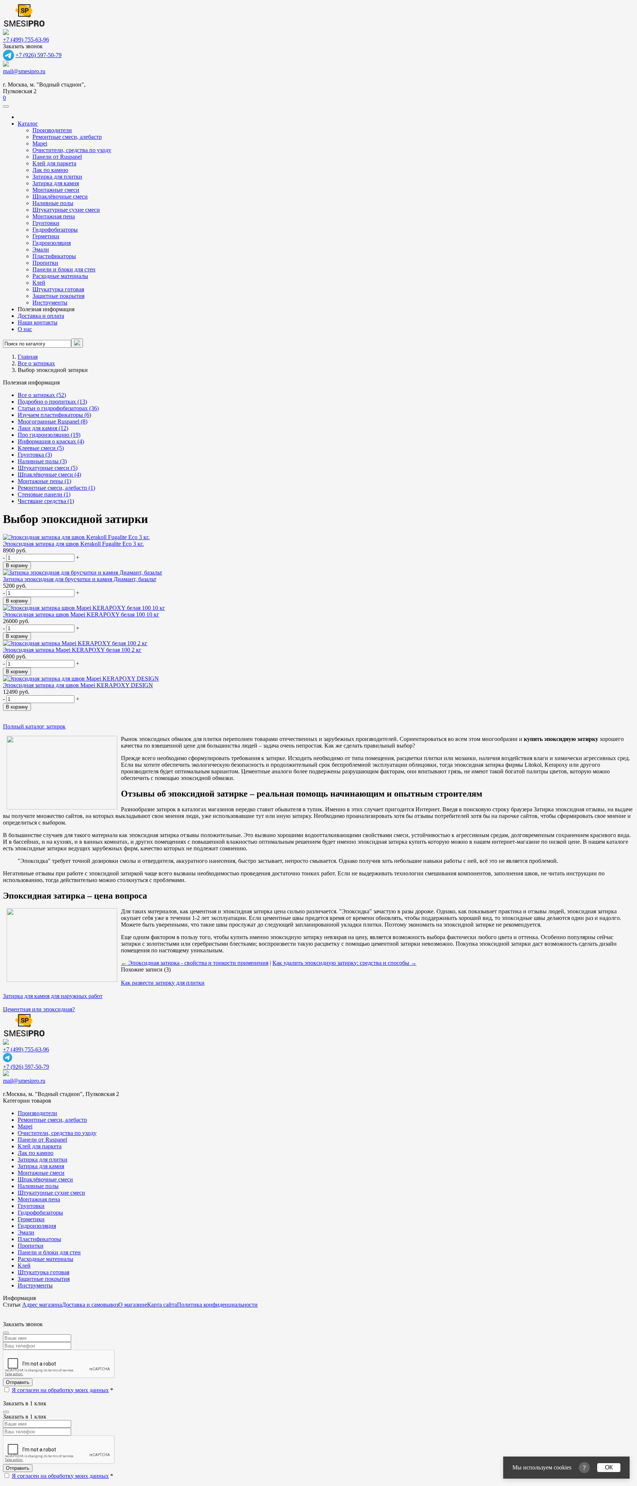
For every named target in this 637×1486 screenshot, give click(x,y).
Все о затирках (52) (42, 395)
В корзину (17, 565)
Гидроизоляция (51, 243)
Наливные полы (52, 203)
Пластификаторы (54, 256)
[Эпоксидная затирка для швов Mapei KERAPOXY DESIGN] (81, 678)
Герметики (45, 236)
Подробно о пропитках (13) (52, 401)
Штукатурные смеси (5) (47, 468)
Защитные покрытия (58, 296)
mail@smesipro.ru (24, 71)
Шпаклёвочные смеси (60, 196)
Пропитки (45, 263)
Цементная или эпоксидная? (39, 1009)
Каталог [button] (28, 123)
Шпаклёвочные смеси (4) (49, 474)
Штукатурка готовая (58, 289)
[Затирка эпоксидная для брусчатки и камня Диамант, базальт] (82, 572)
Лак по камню (50, 170)
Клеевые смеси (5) (41, 448)
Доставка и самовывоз (90, 1304)
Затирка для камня (55, 183)
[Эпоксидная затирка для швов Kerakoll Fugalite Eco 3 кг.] (76, 537)
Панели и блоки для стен (63, 269)
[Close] (6, 1333)
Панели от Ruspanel (57, 157)
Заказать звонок (23, 46)
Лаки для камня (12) (43, 428)
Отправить (17, 1382)
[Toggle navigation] (6, 106)
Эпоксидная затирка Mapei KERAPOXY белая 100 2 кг (72, 650)
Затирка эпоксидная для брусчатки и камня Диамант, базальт (79, 579)
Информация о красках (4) (51, 441)
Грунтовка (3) (35, 455)
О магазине (132, 1304)
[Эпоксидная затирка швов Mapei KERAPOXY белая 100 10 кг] (84, 608)
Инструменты (49, 302)
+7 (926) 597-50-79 (38, 55)
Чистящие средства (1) (46, 501)
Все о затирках (36, 363)
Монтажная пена (53, 216)
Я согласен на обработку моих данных (60, 1390)
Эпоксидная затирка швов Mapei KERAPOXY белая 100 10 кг (81, 614)
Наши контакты (38, 322)
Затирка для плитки (57, 176)
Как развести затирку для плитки (163, 983)
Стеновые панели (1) (44, 494)
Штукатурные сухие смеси (66, 210)
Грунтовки (45, 223)
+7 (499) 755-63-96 (26, 39)
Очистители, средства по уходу (71, 150)
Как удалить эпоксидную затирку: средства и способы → (344, 963)
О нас (25, 329)
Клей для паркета (54, 163)
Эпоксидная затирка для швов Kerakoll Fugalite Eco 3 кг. (73, 544)
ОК (609, 1467)
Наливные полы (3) (42, 461)
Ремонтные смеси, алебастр (67, 137)
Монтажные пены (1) (44, 481)
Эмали (40, 249)
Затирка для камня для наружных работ (52, 996)
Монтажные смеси (55, 190)
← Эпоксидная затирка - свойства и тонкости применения (194, 963)
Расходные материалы (60, 276)
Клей (38, 283)
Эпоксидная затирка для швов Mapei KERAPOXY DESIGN (78, 685)
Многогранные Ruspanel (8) (52, 421)
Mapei (39, 143)
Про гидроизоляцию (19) (49, 435)
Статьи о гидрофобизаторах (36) (58, 408)
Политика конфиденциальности (217, 1304)
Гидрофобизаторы (55, 229)
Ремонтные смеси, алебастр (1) (56, 488)
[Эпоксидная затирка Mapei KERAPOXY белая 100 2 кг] (75, 643)
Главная (28, 357)
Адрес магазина (42, 1304)
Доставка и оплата (41, 316)
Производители (52, 130)
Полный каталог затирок (34, 726)
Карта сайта (162, 1304)
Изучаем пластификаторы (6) (54, 415)
